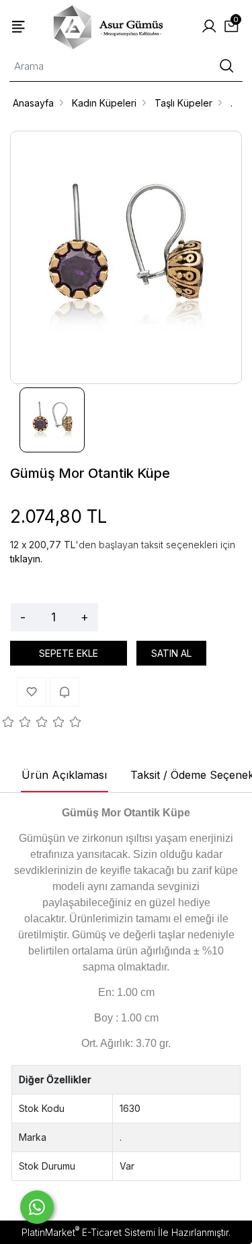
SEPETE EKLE (68, 653)
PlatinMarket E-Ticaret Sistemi (88, 1232)
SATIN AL (171, 653)
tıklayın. (26, 558)
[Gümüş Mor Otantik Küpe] (126, 257)
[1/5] (8, 724)
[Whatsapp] (37, 1207)
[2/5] (17, 724)
